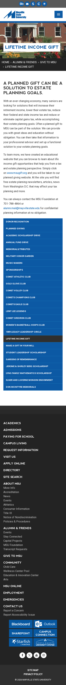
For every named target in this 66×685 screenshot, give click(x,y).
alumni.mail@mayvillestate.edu (21, 208)
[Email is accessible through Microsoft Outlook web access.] (27, 3)
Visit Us (9, 456)
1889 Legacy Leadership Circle (23, 332)
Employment (13, 592)
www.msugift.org (17, 173)
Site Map (33, 670)
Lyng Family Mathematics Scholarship (29, 373)
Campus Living (15, 443)
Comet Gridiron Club (18, 318)
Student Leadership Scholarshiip (26, 352)
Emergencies (13, 599)
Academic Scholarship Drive (23, 235)
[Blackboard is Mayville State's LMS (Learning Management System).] (21, 3)
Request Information (20, 450)
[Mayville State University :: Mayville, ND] (15, 14)
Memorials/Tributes (18, 249)
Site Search (12, 477)
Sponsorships (14, 270)
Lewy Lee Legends (16, 311)
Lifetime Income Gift (19, 66)
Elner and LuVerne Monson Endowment (29, 380)
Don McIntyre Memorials (21, 387)
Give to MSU (48, 62)
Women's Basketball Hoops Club (25, 325)
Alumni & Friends (25, 62)
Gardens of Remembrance (21, 359)
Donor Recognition (17, 221)
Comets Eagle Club (17, 304)
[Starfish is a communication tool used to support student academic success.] (44, 3)
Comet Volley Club (17, 290)
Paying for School (18, 436)
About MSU (12, 483)
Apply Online (14, 463)
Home (5, 62)
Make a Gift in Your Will (20, 345)
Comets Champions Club (20, 297)
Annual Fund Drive (17, 242)
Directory (11, 470)
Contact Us (13, 606)
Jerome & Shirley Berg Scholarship (27, 366)
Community (12, 562)
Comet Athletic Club (18, 276)
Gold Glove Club (16, 283)
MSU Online (12, 586)
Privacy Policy (33, 674)
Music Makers (14, 263)
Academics (12, 423)
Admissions (12, 430)
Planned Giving (15, 228)
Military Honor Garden (20, 256)
